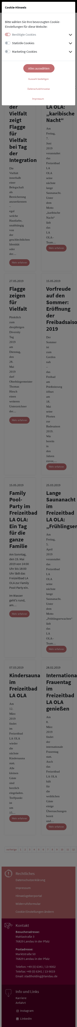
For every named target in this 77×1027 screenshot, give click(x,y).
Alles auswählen (39, 68)
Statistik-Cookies (23, 43)
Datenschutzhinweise (38, 89)
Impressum (38, 98)
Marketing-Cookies (24, 51)
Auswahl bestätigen (38, 79)
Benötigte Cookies (24, 34)
